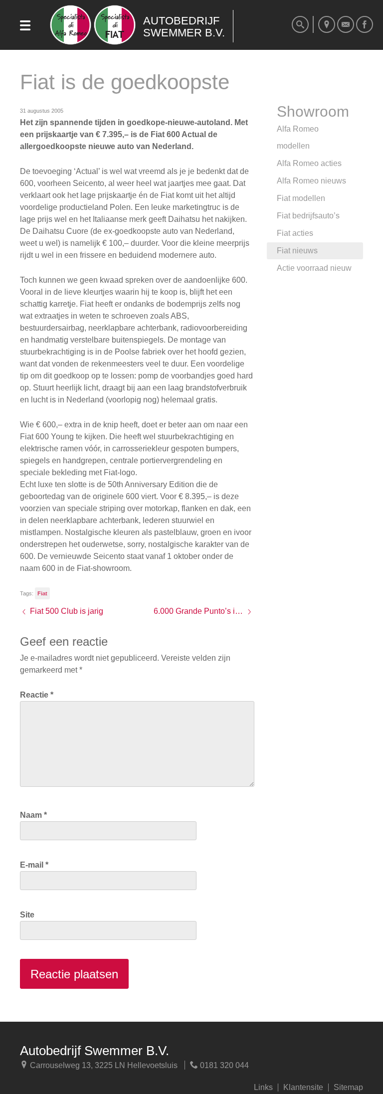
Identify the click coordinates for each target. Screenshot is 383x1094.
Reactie (36, 695)
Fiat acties (295, 233)
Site (27, 915)
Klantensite (303, 1088)
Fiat (42, 593)
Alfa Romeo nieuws (311, 181)
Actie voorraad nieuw (314, 268)
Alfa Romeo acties (309, 163)
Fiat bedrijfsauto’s (308, 215)
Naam (33, 815)
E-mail (34, 865)
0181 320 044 (223, 1065)
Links (263, 1088)
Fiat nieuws (297, 250)
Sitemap (348, 1088)
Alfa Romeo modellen (298, 137)
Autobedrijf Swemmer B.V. (94, 1051)
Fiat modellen (301, 198)
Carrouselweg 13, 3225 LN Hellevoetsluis (103, 1065)
